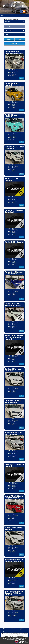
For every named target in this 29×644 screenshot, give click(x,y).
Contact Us (14, 631)
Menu (2, 15)
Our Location (6, 631)
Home (5, 628)
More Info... (21, 78)
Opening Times (22, 629)
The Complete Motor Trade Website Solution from (14, 639)
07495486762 (21, 2)
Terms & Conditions (22, 632)
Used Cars (14, 628)
